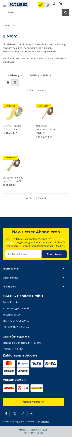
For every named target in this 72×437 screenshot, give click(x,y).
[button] (54, 3)
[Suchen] (65, 12)
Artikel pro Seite (39, 75)
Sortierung (13, 75)
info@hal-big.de (12, 314)
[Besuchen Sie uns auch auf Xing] (22, 414)
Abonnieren (54, 254)
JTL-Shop (39, 432)
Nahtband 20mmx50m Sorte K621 (46, 127)
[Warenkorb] (60, 3)
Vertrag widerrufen (33, 401)
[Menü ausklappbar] (4, 5)
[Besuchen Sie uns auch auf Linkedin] (30, 414)
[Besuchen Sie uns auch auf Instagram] (14, 414)
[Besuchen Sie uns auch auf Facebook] (6, 414)
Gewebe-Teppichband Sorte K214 (12, 127)
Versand (45, 421)
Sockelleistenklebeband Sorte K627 (13, 179)
